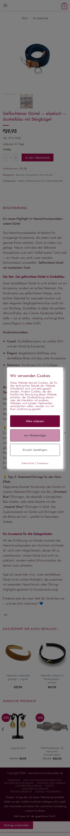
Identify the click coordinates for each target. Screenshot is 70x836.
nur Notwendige (35, 435)
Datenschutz (28, 463)
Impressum (42, 463)
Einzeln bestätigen (35, 450)
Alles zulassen (35, 421)
